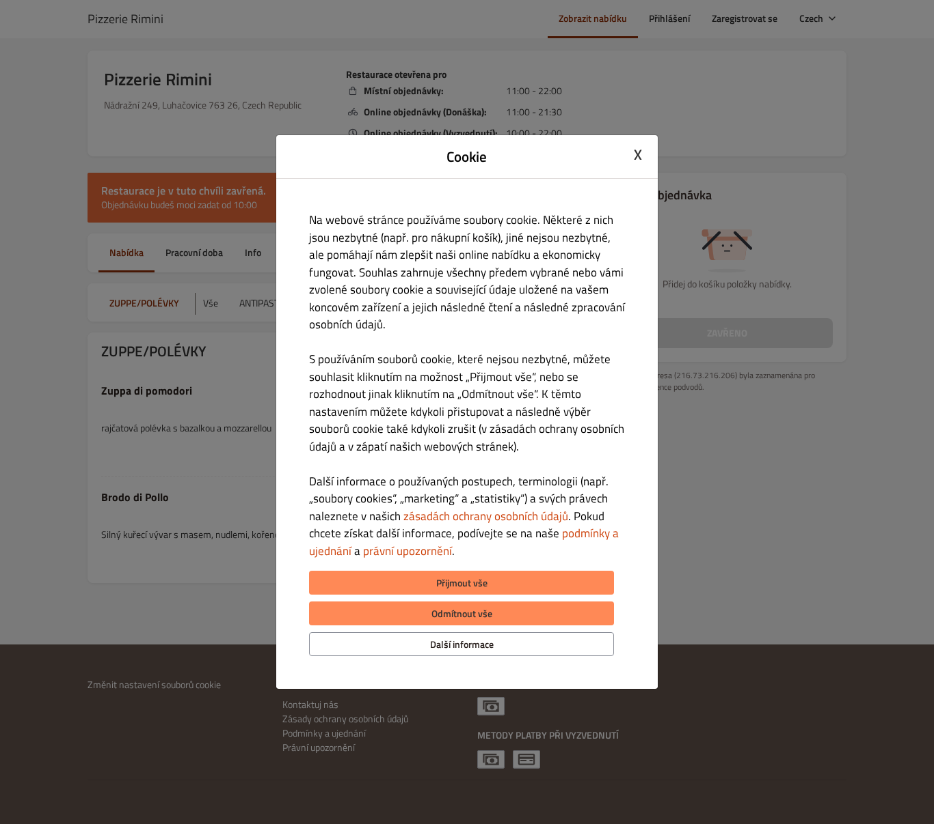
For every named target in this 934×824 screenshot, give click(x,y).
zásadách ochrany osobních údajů (485, 516)
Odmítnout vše (461, 613)
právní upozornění (407, 551)
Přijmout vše (462, 583)
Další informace (462, 644)
